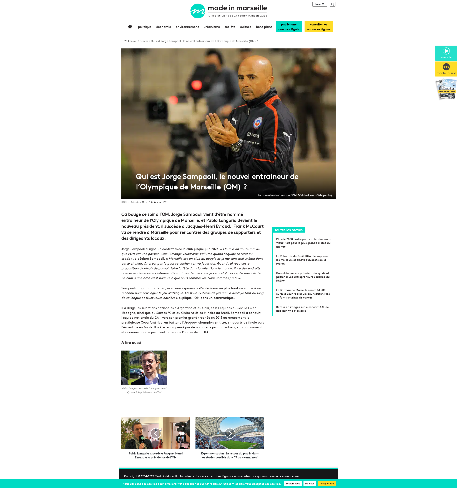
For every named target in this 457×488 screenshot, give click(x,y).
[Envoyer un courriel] (143, 202)
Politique (145, 26)
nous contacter (244, 476)
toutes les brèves (289, 229)
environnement (187, 26)
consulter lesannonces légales (318, 26)
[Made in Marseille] (228, 11)
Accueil (132, 41)
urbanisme (212, 26)
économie (163, 26)
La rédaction (133, 202)
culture (245, 26)
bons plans (264, 26)
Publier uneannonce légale (288, 26)
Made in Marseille (166, 476)
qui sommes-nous (269, 476)
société (230, 26)
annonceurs (291, 476)
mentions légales (220, 476)
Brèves (144, 41)
